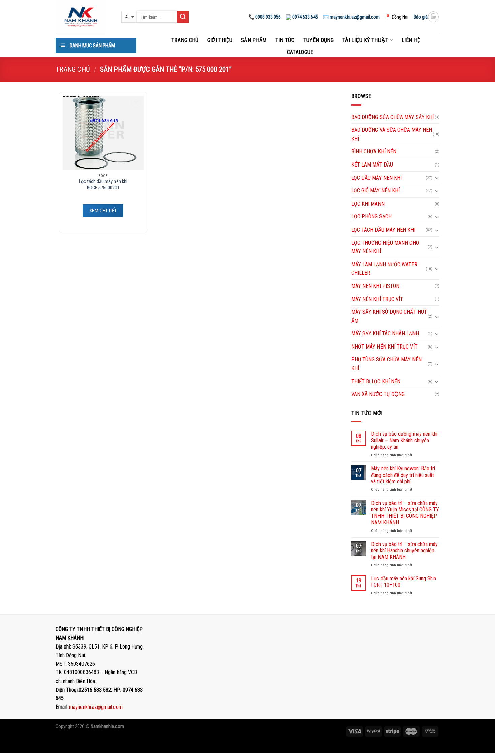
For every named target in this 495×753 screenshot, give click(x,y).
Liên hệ (411, 40)
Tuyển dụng (318, 40)
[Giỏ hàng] (433, 16)
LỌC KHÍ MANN (368, 204)
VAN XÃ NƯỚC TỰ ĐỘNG (378, 394)
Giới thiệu (219, 40)
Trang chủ (185, 40)
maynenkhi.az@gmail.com (96, 707)
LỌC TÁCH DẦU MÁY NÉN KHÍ (383, 230)
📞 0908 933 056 (265, 17)
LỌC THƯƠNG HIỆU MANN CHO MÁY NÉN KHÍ (385, 247)
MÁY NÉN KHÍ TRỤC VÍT (377, 299)
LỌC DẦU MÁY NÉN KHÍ (376, 178)
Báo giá (421, 17)
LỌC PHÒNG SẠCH (371, 216)
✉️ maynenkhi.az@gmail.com (351, 17)
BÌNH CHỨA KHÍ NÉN (373, 151)
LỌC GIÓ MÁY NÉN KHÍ (375, 190)
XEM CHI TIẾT (103, 211)
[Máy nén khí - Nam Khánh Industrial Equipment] (83, 17)
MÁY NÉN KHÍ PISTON (375, 286)
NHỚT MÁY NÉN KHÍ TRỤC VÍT (384, 346)
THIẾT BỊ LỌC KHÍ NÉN (375, 381)
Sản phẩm (254, 40)
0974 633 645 (304, 17)
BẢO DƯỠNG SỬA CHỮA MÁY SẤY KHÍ (392, 117)
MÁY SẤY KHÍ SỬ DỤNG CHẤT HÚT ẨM (389, 316)
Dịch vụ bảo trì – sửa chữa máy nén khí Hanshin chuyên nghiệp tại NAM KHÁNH (404, 550)
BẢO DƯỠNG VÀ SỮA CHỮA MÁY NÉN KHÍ (391, 134)
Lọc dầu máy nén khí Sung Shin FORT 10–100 (403, 581)
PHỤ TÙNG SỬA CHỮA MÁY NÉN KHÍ (386, 363)
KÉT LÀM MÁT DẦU (372, 164)
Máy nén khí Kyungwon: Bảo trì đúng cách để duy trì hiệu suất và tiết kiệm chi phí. (403, 474)
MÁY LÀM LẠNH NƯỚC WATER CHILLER (384, 268)
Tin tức (285, 40)
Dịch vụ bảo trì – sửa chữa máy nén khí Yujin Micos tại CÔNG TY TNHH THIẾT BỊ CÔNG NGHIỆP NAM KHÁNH (405, 513)
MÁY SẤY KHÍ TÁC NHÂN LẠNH (385, 333)
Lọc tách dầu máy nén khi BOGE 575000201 (103, 185)
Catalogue (300, 52)
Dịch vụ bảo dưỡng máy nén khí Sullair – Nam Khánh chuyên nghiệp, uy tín (404, 440)
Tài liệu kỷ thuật (365, 40)
